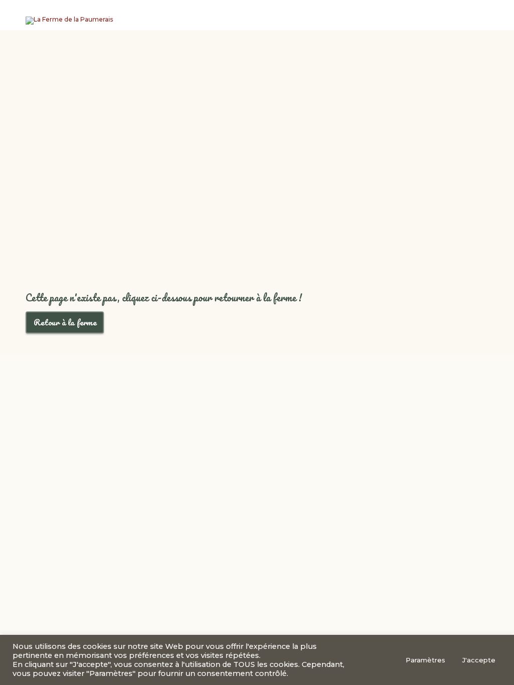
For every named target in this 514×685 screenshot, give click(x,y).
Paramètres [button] (425, 660)
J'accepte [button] (478, 660)
